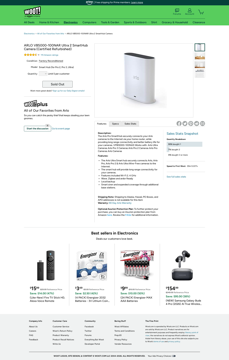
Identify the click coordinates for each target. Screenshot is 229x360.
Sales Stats (130, 123)
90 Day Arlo (115, 203)
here (109, 215)
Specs (115, 123)
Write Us (57, 344)
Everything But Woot (94, 339)
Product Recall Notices (63, 339)
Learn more (137, 2)
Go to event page (61, 128)
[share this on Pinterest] (190, 123)
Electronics (29, 33)
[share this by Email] (202, 123)
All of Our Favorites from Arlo (50, 33)
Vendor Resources (123, 344)
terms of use (159, 341)
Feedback (33, 339)
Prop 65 (118, 335)
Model (34, 67)
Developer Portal (92, 344)
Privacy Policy (120, 339)
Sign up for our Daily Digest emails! (69, 91)
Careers (32, 331)
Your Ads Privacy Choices (159, 356)
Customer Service (61, 326)
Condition (32, 60)
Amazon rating (49, 55)
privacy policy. (174, 341)
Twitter (88, 331)
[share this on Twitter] (184, 123)
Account (189, 14)
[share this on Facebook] (179, 123)
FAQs (128, 215)
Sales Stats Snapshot (182, 134)
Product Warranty (61, 335)
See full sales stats (176, 176)
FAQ (31, 335)
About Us (33, 326)
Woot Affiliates (121, 326)
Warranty (126, 203)
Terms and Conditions (124, 331)
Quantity (32, 73)
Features (101, 123)
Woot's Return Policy (62, 331)
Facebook (89, 326)
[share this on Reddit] (196, 123)
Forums (177, 14)
